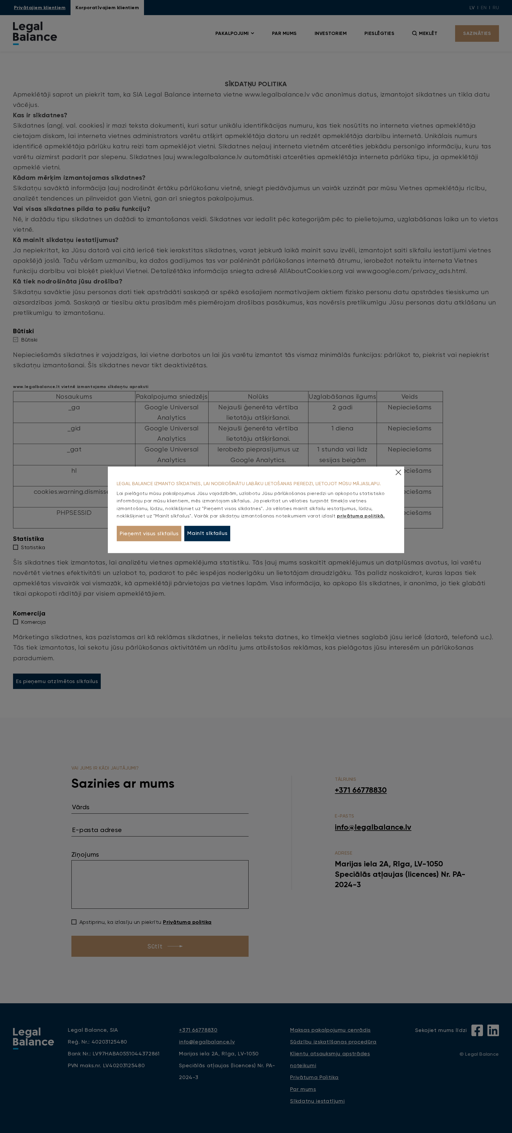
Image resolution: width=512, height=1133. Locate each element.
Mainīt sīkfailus (207, 533)
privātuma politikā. (361, 516)
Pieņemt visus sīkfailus (149, 534)
